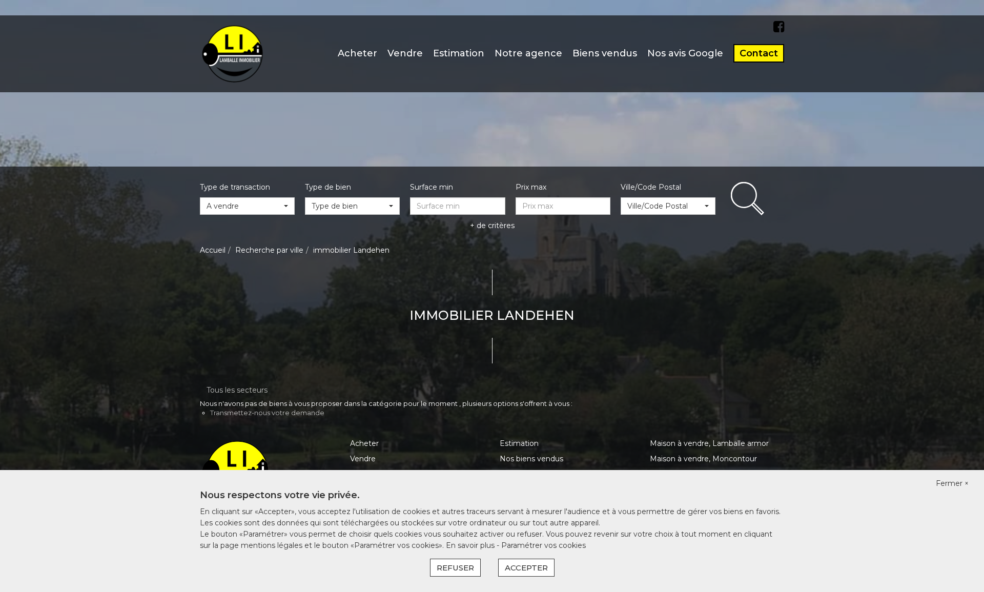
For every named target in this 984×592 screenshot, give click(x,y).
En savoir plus (471, 545)
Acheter (357, 53)
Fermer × (952, 483)
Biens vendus (604, 53)
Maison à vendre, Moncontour (703, 458)
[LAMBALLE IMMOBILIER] (232, 53)
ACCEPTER (526, 568)
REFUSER (455, 568)
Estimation (458, 53)
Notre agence (528, 53)
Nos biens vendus (531, 458)
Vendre (405, 53)
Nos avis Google (685, 53)
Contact (759, 53)
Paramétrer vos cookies (543, 545)
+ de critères (492, 225)
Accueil (212, 250)
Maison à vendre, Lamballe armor (709, 443)
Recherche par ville (269, 250)
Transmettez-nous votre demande (267, 413)
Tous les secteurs (237, 390)
